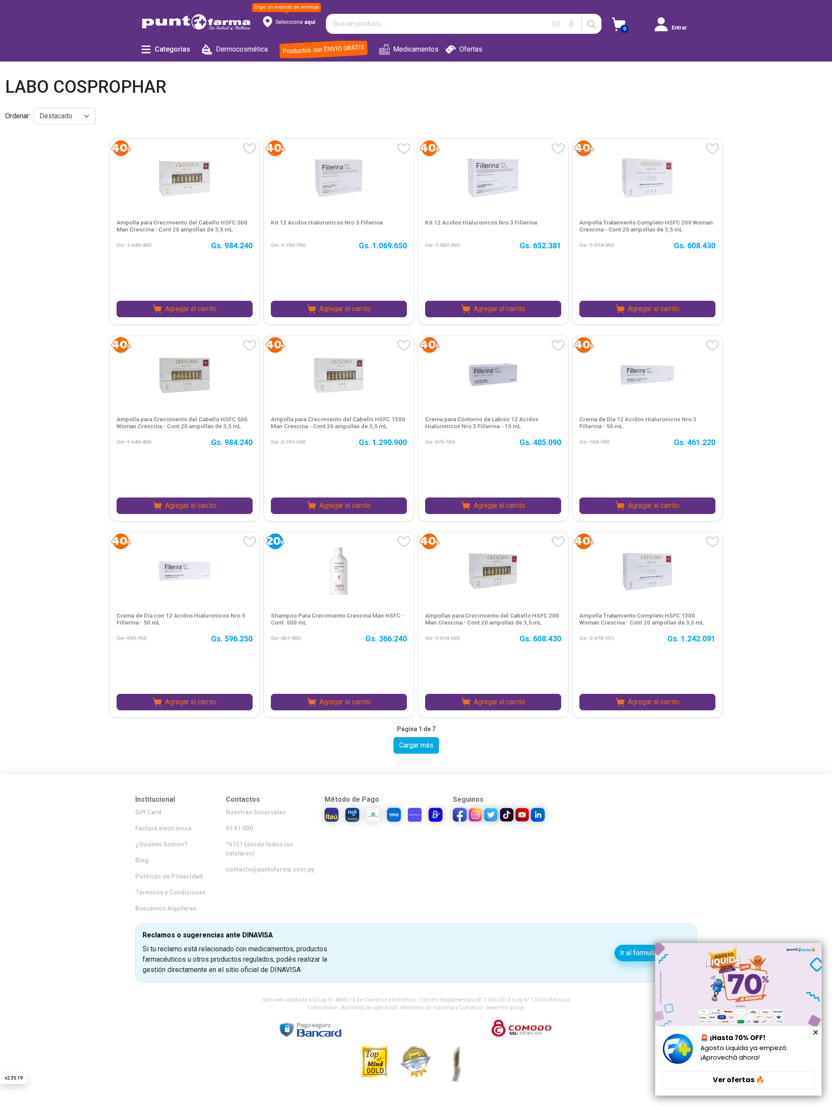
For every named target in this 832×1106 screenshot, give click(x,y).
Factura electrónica (163, 828)
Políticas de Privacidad (169, 876)
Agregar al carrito (191, 309)
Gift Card (148, 812)
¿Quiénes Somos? (161, 844)
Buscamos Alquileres (166, 908)
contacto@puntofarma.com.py (270, 869)
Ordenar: (17, 116)
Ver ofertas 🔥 (738, 1080)
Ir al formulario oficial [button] (652, 953)
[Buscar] (591, 24)
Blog (142, 860)
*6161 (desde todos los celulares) (259, 849)
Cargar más (416, 745)
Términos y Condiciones (170, 892)
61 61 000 (239, 828)
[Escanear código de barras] (555, 24)
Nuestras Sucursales (256, 812)
